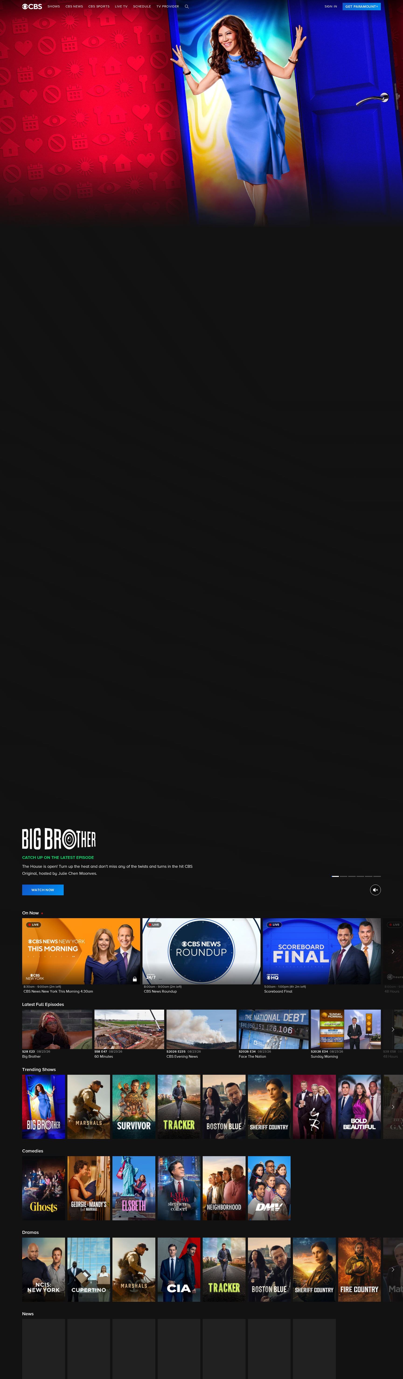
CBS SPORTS (98, 6)
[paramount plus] (32, 6)
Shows (54, 6)
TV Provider (167, 6)
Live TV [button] (121, 6)
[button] (81, 959)
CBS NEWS (74, 6)
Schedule (142, 6)
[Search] (187, 6)
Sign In (331, 6)
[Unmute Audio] (375, 890)
